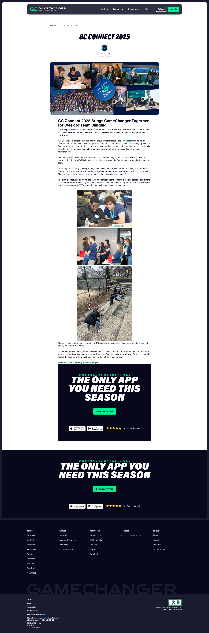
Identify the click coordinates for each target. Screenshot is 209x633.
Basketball (31, 544)
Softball (30, 540)
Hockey (30, 563)
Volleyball (31, 549)
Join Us (173, 9)
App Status (95, 554)
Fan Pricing (64, 544)
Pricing (161, 9)
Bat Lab (93, 544)
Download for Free (104, 411)
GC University (96, 540)
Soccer (30, 554)
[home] (48, 9)
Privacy (29, 600)
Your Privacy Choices (34, 614)
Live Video (63, 535)
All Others (31, 573)
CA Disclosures (32, 611)
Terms (29, 603)
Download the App (67, 549)
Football (31, 568)
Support (93, 549)
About (155, 535)
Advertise (157, 544)
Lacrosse (31, 558)
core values (126, 141)
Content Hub (95, 535)
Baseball (31, 535)
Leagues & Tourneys (68, 540)
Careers (156, 540)
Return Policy (31, 607)
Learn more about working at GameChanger (78, 362)
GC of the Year (159, 549)
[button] (104, 9)
